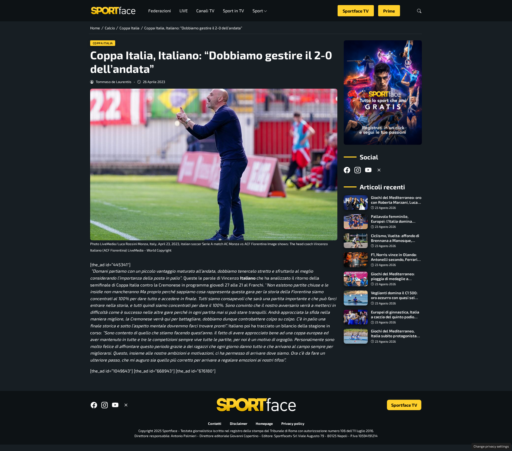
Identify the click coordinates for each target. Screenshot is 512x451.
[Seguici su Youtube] (368, 170)
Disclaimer (238, 423)
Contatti (214, 423)
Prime (389, 10)
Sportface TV (356, 10)
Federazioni (159, 10)
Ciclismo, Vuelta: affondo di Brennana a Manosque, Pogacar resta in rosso (395, 240)
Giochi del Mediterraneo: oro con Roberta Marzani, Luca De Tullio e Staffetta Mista (396, 202)
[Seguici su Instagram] (357, 170)
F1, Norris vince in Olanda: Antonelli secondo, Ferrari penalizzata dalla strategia (395, 259)
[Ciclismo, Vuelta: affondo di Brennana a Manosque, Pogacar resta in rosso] (356, 240)
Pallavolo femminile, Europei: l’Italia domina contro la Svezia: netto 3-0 (394, 221)
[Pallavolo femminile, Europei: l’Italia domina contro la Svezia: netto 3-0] (356, 221)
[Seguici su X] (379, 170)
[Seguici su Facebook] (347, 170)
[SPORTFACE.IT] (113, 10)
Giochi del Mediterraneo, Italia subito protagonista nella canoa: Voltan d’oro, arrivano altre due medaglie (395, 338)
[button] (419, 11)
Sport (258, 10)
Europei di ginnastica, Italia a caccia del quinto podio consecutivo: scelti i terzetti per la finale (396, 319)
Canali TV (205, 10)
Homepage (264, 423)
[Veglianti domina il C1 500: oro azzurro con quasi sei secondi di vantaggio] (356, 298)
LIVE (183, 10)
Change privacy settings (491, 446)
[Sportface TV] (383, 92)
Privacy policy (292, 423)
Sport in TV (233, 10)
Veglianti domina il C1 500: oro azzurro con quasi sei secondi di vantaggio (394, 298)
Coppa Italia (103, 43)
